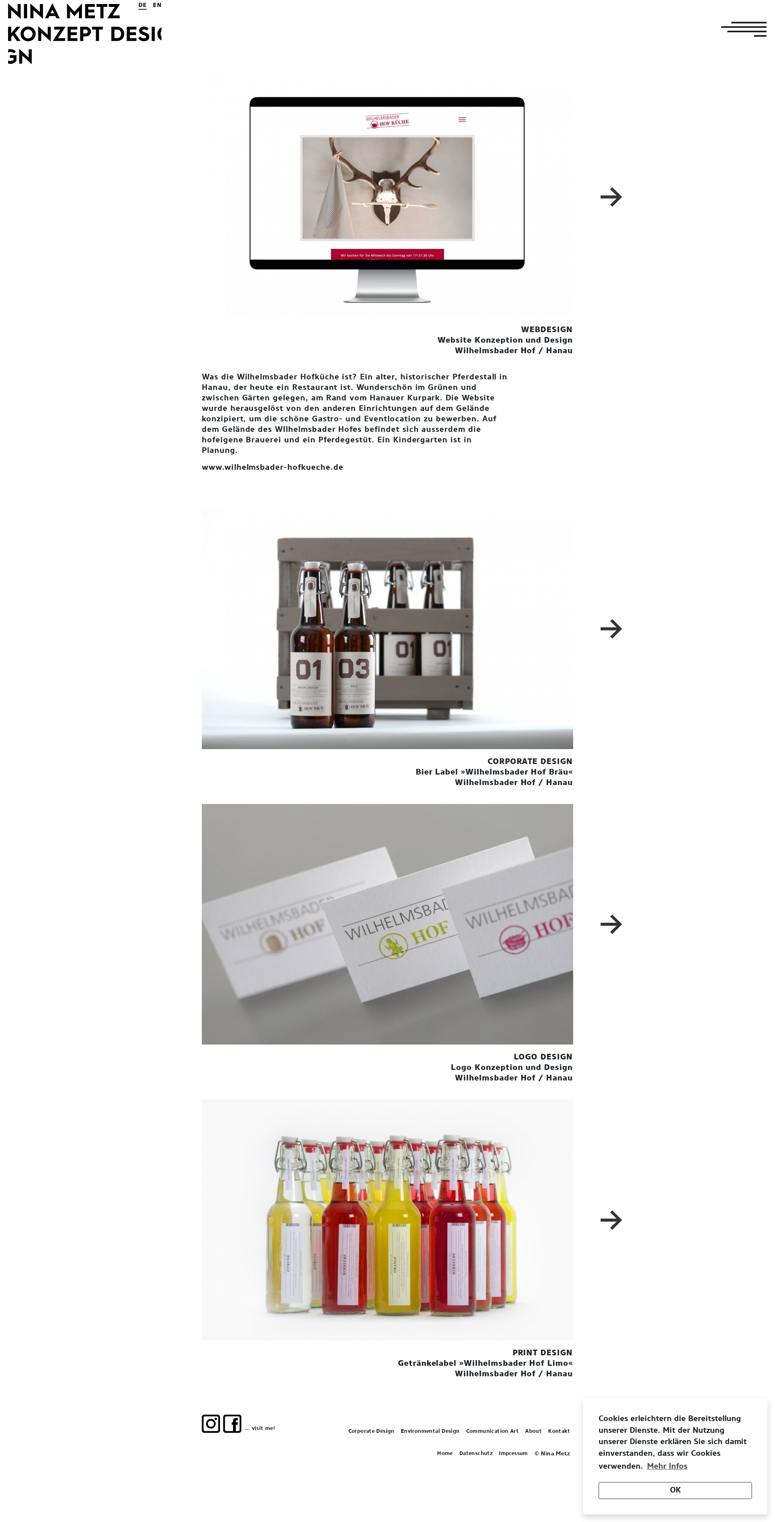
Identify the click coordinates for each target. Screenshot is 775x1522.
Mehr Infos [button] (667, 1466)
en (157, 5)
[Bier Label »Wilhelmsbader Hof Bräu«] (387, 629)
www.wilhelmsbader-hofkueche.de (273, 467)
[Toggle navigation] (741, 29)
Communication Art (492, 1431)
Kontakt (559, 1431)
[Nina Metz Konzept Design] (84, 33)
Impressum (513, 1453)
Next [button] (613, 197)
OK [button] (675, 1490)
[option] (387, 197)
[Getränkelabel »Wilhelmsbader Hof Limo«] (387, 1219)
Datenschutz (475, 1453)
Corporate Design (371, 1431)
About (533, 1431)
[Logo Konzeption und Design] (387, 924)
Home (445, 1453)
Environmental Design (430, 1431)
